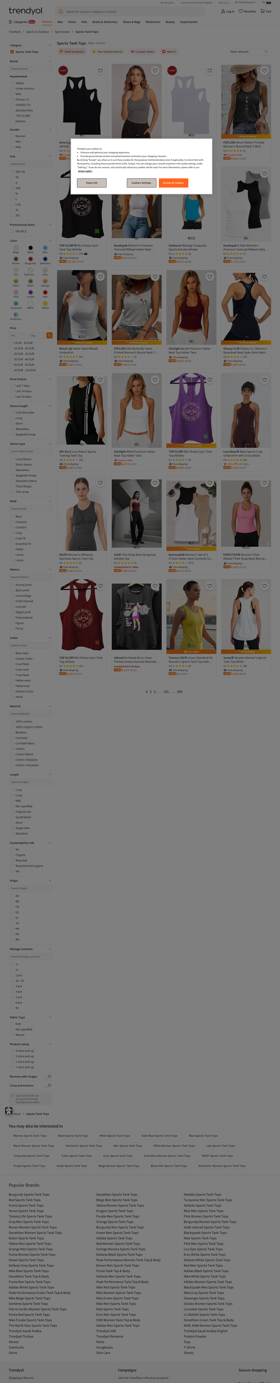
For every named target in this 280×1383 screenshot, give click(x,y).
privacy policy (85, 171)
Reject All (91, 183)
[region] (141, 166)
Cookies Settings (141, 183)
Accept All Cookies (173, 183)
